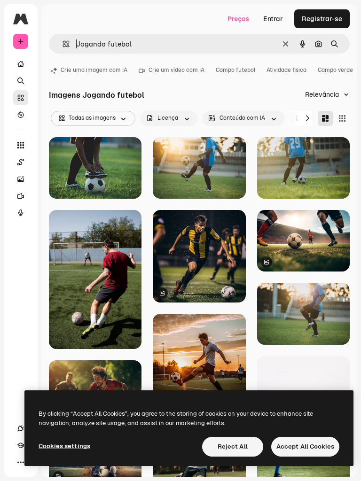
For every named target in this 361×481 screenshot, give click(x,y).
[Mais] (20, 462)
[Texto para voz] (20, 212)
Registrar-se (322, 19)
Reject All (233, 446)
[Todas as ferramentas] (20, 145)
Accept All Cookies (305, 446)
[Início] (20, 63)
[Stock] (20, 97)
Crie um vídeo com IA (176, 70)
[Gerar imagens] (20, 178)
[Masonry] (325, 118)
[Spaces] (20, 162)
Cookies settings (64, 446)
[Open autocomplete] (62, 43)
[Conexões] (20, 428)
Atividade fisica (286, 70)
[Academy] (20, 445)
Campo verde (335, 70)
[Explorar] (20, 114)
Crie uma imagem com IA (94, 70)
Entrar (273, 19)
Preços (238, 19)
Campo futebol (235, 70)
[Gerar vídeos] (20, 195)
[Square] (342, 118)
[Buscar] (20, 80)
